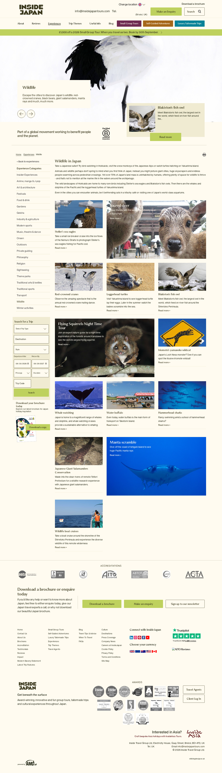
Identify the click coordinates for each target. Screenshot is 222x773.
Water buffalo (115, 412)
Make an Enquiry (166, 11)
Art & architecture (26, 187)
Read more (165, 137)
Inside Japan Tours (31, 9)
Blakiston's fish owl (171, 107)
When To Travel (85, 637)
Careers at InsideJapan (112, 645)
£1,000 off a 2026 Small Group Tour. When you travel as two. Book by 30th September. (108, 32)
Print (204, 154)
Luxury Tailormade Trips (189, 23)
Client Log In (194, 698)
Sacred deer (119, 205)
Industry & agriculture (28, 219)
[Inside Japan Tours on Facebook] (143, 637)
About (20, 23)
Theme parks (23, 276)
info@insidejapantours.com (92, 11)
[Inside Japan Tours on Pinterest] (139, 637)
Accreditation (23, 645)
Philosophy (22, 257)
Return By (35, 356)
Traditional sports (25, 289)
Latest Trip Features (26, 665)
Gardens (21, 206)
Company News (108, 641)
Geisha (20, 212)
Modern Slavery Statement (29, 661)
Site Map (105, 661)
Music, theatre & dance (29, 231)
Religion (21, 263)
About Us (21, 637)
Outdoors (22, 244)
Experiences (54, 23)
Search (191, 11)
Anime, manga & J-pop (28, 181)
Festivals (21, 193)
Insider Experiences (27, 174)
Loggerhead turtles (117, 294)
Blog (111, 23)
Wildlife (39, 154)
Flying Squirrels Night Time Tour (80, 325)
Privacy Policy (107, 653)
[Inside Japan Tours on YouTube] (147, 637)
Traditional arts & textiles (29, 282)
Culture (105, 630)
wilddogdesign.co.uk (197, 759)
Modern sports (24, 225)
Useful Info (95, 23)
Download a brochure (193, 3)
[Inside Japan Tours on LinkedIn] (131, 637)
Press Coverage (109, 637)
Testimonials (22, 649)
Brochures (21, 641)
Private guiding (24, 250)
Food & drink (23, 200)
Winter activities (25, 308)
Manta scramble (123, 442)
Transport (22, 295)
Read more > (61, 248)
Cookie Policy (107, 649)
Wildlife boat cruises (66, 531)
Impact (20, 657)
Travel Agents (54, 649)
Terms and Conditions (111, 657)
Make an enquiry (143, 604)
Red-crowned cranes (66, 294)
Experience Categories (29, 168)
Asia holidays (154, 736)
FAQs (81, 641)
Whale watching (64, 412)
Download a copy (37, 427)
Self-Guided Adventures (158, 23)
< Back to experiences (28, 161)
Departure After (20, 356)
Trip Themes (75, 23)
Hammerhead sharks (170, 412)
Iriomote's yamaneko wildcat (174, 350)
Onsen (20, 238)
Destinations (107, 633)
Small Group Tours (129, 23)
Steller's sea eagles (65, 231)
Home (18, 154)
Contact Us (22, 633)
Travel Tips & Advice (87, 633)
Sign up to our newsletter (185, 604)
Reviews (36, 23)
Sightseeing (23, 270)
